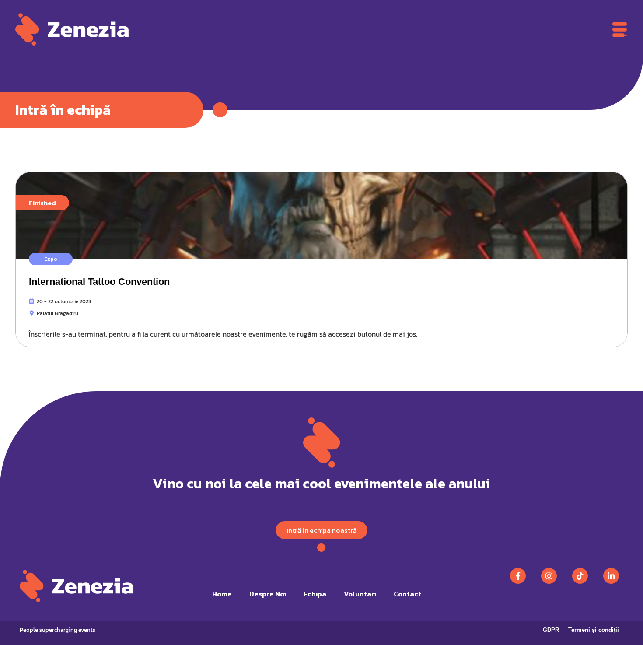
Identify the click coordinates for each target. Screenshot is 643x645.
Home (222, 594)
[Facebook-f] (518, 576)
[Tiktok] (580, 576)
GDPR (551, 630)
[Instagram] (549, 576)
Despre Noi (267, 594)
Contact (407, 594)
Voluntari (360, 594)
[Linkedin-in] (611, 576)
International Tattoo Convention (99, 281)
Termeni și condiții (593, 630)
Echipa (315, 594)
